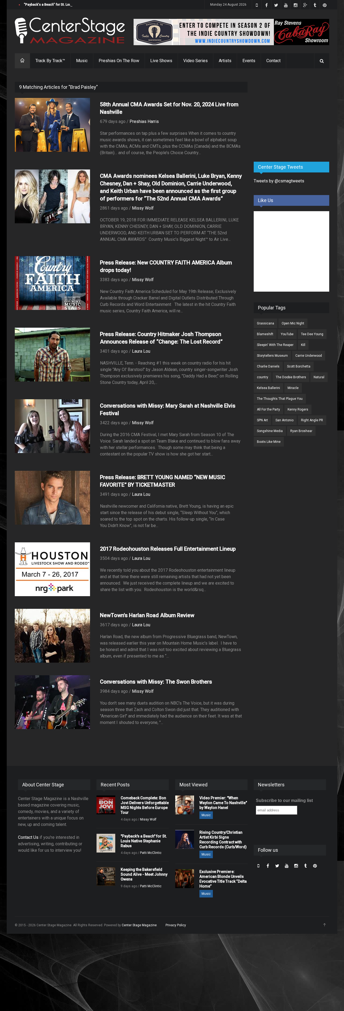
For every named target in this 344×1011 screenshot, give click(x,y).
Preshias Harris (144, 121)
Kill (303, 345)
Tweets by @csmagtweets (279, 180)
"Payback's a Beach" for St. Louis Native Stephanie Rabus (67, 4)
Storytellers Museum (272, 356)
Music (82, 60)
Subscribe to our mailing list (284, 800)
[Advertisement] (294, 115)
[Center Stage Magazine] (70, 30)
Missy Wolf (143, 208)
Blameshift (265, 334)
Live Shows (161, 60)
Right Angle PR (312, 420)
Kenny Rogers (298, 409)
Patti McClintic (151, 853)
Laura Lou (141, 351)
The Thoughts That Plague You (280, 399)
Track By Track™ (50, 60)
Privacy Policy (176, 925)
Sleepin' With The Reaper (275, 345)
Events (248, 60)
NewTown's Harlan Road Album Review (147, 615)
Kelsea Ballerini (268, 388)
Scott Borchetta (298, 366)
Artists (225, 60)
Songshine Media (270, 431)
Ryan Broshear (301, 431)
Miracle (293, 388)
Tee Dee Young (312, 334)
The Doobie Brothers (291, 377)
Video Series (195, 60)
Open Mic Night (293, 323)
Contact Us (28, 837)
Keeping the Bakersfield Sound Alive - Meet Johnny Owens (144, 874)
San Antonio (284, 420)
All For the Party (268, 409)
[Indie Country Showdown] (231, 32)
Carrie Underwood (308, 356)
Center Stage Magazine (139, 925)
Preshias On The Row (119, 60)
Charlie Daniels (268, 366)
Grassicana (265, 323)
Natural (319, 377)
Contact (273, 60)
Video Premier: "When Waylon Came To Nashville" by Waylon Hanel (223, 803)
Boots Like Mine (269, 442)
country (262, 377)
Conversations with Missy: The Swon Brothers (156, 681)
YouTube (287, 334)
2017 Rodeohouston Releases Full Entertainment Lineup (168, 549)
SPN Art (262, 420)
